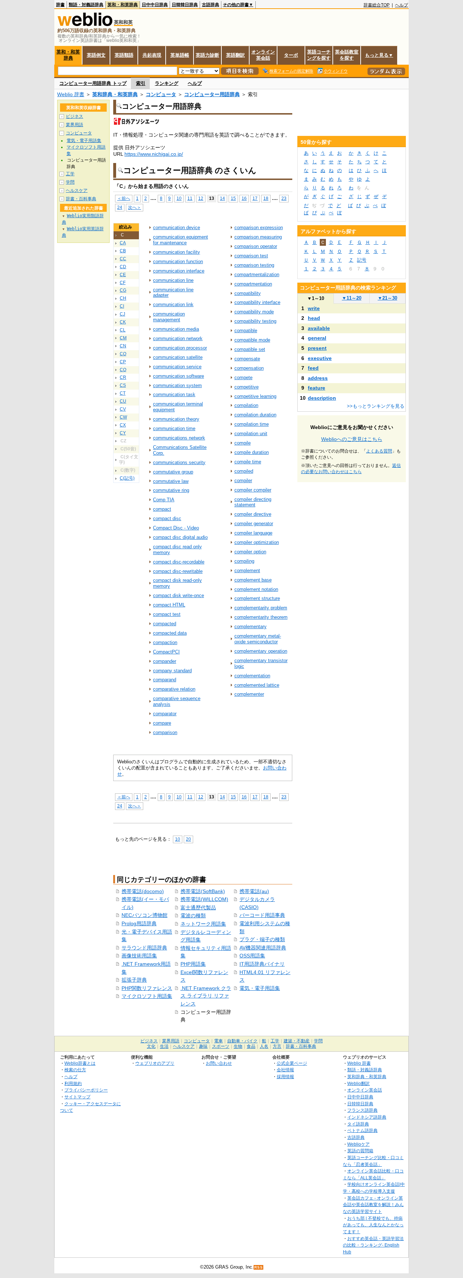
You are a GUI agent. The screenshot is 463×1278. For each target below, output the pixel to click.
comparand (164, 679)
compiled (243, 471)
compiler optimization (256, 542)
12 (200, 198)
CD (123, 266)
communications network (179, 438)
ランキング (166, 83)
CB (123, 250)
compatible (245, 330)
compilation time (251, 424)
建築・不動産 (297, 1041)
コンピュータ (161, 94)
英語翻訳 (235, 55)
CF (123, 282)
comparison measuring (258, 237)
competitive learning (255, 396)
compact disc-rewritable (178, 571)
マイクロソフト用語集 (147, 996)
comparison (165, 732)
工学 (70, 173)
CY (123, 433)
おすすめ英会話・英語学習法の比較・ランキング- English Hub (373, 1245)
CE (123, 274)
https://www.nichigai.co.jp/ (153, 154)
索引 (140, 83)
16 (244, 198)
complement (247, 570)
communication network (178, 338)
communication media (176, 329)
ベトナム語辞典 (362, 1130)
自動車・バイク (242, 1041)
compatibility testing (255, 321)
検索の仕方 (75, 1069)
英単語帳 (179, 55)
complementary (250, 626)
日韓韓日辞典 (185, 5)
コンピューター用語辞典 (212, 94)
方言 (277, 1046)
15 (233, 198)
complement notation (256, 589)
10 (179, 198)
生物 (238, 1046)
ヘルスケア (77, 190)
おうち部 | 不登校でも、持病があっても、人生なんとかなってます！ (373, 1225)
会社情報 (285, 1069)
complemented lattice (256, 685)
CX (123, 425)
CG (123, 290)
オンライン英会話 (263, 55)
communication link (173, 304)
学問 (70, 182)
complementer (249, 694)
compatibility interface (257, 302)
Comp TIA (163, 499)
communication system (177, 385)
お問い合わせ (219, 1063)
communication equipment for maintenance (180, 239)
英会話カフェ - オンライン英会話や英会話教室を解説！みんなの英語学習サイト (373, 1205)
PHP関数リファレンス (147, 988)
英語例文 (96, 55)
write (314, 308)
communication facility (176, 252)
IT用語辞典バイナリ (262, 964)
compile (242, 443)
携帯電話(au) (254, 891)
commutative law (170, 481)
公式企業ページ (292, 1063)
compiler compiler (252, 490)
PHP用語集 (193, 964)
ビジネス (74, 116)
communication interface (178, 271)
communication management (169, 316)
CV (123, 409)
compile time (247, 461)
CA (123, 242)
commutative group (173, 472)
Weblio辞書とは (79, 1063)
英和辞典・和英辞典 (115, 94)
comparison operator (255, 246)
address (318, 378)
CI (122, 306)
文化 (151, 1046)
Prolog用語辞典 (139, 923)
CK (123, 322)
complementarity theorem (261, 617)
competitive (246, 387)
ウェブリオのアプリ (154, 1063)
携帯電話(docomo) (143, 891)
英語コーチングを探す (319, 55)
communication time (174, 428)
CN (123, 345)
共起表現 (152, 55)
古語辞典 (210, 5)
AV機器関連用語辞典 (262, 948)
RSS (258, 1267)
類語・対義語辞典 (86, 5)
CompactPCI (166, 652)
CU (123, 401)
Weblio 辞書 (70, 94)
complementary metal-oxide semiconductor (257, 638)
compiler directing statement (252, 502)
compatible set (249, 349)
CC (123, 258)
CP (123, 361)
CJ (122, 314)
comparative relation (174, 689)
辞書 (60, 5)
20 (188, 839)
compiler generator (253, 523)
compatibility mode (254, 311)
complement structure (257, 598)
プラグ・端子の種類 (262, 939)
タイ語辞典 (358, 1124)
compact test (166, 614)
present (317, 348)
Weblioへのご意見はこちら (351, 439)
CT (123, 393)
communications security (179, 462)
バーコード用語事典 (262, 915)
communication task (174, 394)
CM (123, 337)
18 (265, 198)
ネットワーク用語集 (203, 924)
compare (162, 723)
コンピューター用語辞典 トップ (93, 83)
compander (164, 661)
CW (123, 417)
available (319, 328)
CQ (123, 369)
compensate (247, 358)
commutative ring (171, 490)
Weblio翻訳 (358, 1083)
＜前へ (123, 198)
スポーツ (220, 1046)
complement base (253, 580)
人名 (264, 1046)
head (314, 318)
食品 (251, 1046)
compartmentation (253, 284)
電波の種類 (193, 915)
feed (313, 368)
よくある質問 (379, 451)
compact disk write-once (178, 595)
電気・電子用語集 (259, 988)
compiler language (253, 533)
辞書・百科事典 (81, 198)
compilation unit (250, 433)
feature (316, 388)
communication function (178, 261)
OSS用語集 (252, 955)
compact (162, 509)
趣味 (203, 1046)
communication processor (180, 348)
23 (283, 198)
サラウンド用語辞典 (144, 948)
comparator (165, 713)
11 (189, 198)
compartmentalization (256, 274)
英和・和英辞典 (122, 5)
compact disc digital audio (180, 537)
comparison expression (258, 227)
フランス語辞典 (362, 1110)
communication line (173, 280)
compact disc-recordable (178, 562)
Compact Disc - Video (176, 528)
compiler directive (252, 514)
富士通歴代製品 (198, 907)
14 (222, 198)
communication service (177, 366)
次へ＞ (134, 207)
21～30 (387, 298)
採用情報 (285, 1076)
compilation (246, 405)
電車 (218, 1041)
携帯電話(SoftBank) (202, 891)
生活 (164, 1046)
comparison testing (254, 265)
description (322, 398)
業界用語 (74, 124)
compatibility (247, 293)
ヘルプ (401, 5)
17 (255, 198)
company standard (172, 670)
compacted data (170, 633)
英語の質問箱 (360, 1150)
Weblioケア (358, 1144)
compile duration (251, 452)
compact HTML (169, 605)
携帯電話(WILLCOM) (204, 899)
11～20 (351, 298)
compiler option (250, 551)
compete (243, 377)
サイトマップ (77, 1096)
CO (123, 353)
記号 (361, 260)
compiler (243, 480)
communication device (176, 227)
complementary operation (260, 651)
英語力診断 (207, 55)
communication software (178, 376)
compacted (164, 623)
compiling (244, 561)
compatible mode (252, 340)
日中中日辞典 (155, 5)
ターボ (291, 55)
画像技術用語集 (139, 955)
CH (123, 298)
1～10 (315, 298)
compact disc (167, 518)
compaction (165, 642)
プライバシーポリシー (86, 1090)
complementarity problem (260, 607)
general (317, 338)
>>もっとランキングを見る (375, 406)
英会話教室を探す (346, 55)
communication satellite (178, 357)
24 (119, 207)
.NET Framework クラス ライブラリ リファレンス (205, 996)
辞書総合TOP (377, 5)
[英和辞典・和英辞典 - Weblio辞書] (85, 24)
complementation (252, 675)
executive (320, 358)
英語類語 (124, 55)
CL (123, 330)
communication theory (176, 419)
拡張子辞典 (134, 980)
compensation (249, 368)
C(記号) (127, 478)
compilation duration (255, 414)
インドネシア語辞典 (366, 1117)
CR (123, 377)
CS (123, 385)
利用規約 (73, 1083)
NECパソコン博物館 (144, 915)
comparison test (251, 255)
